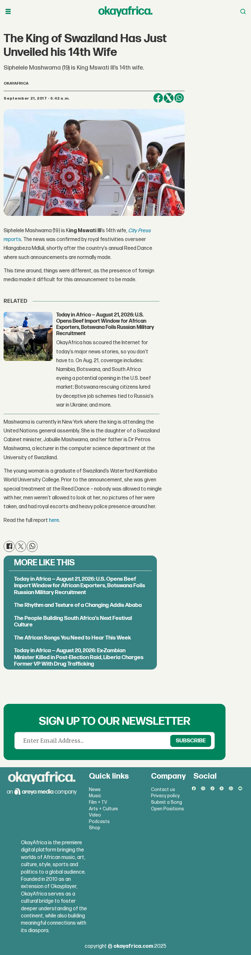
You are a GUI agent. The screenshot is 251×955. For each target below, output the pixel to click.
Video (95, 815)
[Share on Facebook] (158, 98)
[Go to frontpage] (125, 11)
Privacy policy (165, 796)
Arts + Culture (103, 809)
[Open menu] (8, 11)
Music (95, 796)
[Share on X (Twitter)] (169, 98)
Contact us (163, 789)
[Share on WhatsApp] (179, 98)
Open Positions (167, 809)
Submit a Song (166, 802)
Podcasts (99, 821)
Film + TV (98, 802)
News (95, 789)
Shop (94, 828)
